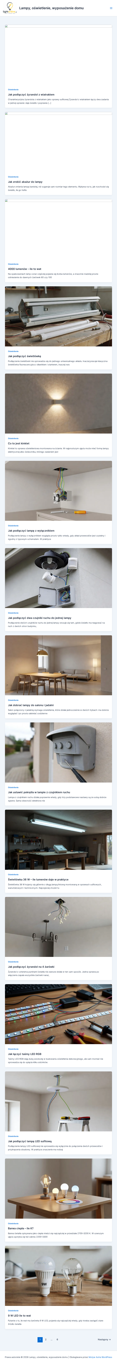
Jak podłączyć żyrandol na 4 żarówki (31, 966)
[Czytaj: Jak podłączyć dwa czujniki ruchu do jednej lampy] (58, 578)
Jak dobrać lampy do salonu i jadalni (31, 705)
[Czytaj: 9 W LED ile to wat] (58, 1275)
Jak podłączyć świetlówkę (24, 356)
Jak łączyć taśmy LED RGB (24, 1054)
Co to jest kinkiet (18, 443)
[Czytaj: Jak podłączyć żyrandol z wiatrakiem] (58, 54)
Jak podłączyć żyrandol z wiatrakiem (31, 94)
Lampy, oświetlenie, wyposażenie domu (51, 8)
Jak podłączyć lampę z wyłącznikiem (31, 530)
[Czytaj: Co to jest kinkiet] (58, 403)
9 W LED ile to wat (19, 1315)
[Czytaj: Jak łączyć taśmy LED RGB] (58, 1014)
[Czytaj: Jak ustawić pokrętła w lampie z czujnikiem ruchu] (58, 752)
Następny (104, 1339)
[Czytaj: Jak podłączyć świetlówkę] (58, 316)
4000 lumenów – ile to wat (24, 268)
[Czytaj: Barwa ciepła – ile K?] (58, 1188)
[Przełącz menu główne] (111, 8)
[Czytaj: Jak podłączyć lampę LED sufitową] (58, 1101)
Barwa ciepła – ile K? (21, 1228)
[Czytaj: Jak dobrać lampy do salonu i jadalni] (58, 665)
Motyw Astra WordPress (100, 1357)
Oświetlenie (13, 90)
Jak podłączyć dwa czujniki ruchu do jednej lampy (39, 617)
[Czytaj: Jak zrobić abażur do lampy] (58, 142)
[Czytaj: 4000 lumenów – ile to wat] (58, 229)
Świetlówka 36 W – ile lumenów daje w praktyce (38, 879)
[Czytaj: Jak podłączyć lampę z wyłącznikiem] (58, 490)
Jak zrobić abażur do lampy (25, 181)
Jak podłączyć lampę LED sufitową (30, 1141)
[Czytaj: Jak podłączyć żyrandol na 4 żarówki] (58, 926)
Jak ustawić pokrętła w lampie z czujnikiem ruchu (39, 792)
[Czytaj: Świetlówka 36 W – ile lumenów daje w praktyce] (58, 839)
